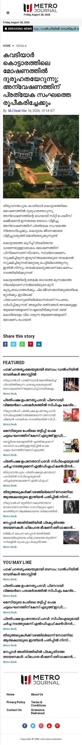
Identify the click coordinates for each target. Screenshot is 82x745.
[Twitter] (32, 725)
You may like (17, 562)
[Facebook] (24, 725)
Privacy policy (16, 702)
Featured (13, 362)
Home (7, 45)
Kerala (21, 45)
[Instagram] (41, 725)
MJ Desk (14, 111)
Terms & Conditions (38, 703)
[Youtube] (49, 725)
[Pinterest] (57, 725)
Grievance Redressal (38, 710)
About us (37, 694)
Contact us (14, 710)
